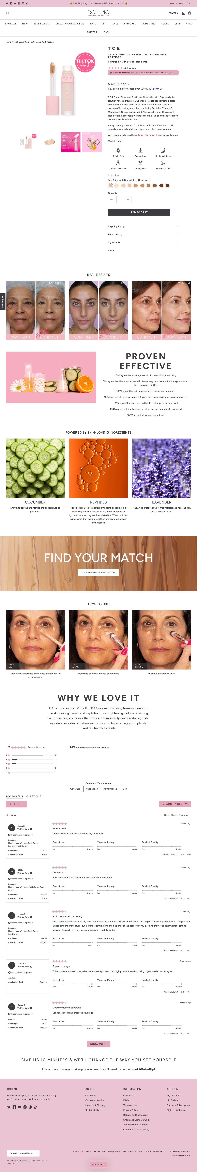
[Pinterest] (23, 3)
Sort (166, 815)
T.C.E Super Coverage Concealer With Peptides (34, 42)
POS (28, 1161)
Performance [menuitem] (110, 788)
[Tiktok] (27, 3)
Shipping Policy (116, 226)
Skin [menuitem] (124, 788)
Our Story (90, 1095)
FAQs (126, 1100)
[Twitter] (7, 3)
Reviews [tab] (14, 797)
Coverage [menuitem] (75, 788)
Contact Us (129, 1095)
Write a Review (178, 805)
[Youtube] (15, 3)
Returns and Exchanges (135, 1115)
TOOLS (165, 23)
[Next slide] (98, 142)
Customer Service (94, 1100)
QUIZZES (92, 32)
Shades (112, 250)
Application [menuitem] (92, 788)
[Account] (182, 13)
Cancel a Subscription (178, 1105)
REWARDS (173, 13)
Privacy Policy (130, 1110)
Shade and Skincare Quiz (136, 1119)
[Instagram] (19, 3)
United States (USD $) (178, 3)
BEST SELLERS (42, 23)
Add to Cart (139, 212)
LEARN (106, 32)
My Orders (172, 1100)
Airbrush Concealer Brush (148, 135)
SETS (178, 23)
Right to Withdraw (176, 1110)
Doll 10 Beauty (20, 1161)
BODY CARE (148, 23)
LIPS (104, 23)
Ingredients (114, 242)
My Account (173, 1095)
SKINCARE (130, 23)
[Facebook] (11, 3)
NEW (25, 23)
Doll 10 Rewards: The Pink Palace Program (156, 72)
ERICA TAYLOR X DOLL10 (70, 23)
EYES (115, 23)
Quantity (112, 193)
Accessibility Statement (135, 1124)
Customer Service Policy (136, 1129)
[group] (28, 142)
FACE (93, 23)
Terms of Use (130, 1105)
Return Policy (115, 234)
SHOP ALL (10, 23)
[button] (143, 68)
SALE (189, 23)
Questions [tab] (33, 797)
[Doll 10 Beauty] (98, 13)
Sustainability (92, 1110)
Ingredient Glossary (95, 1105)
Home (8, 42)
